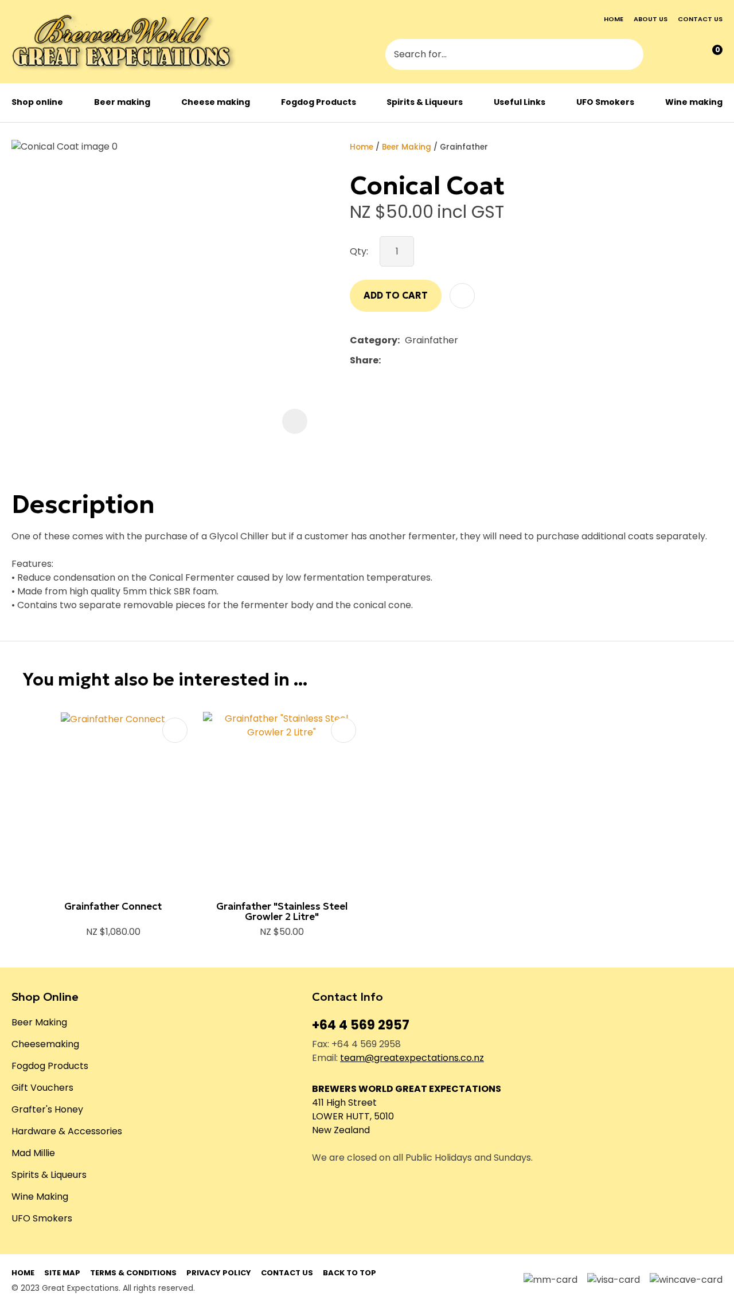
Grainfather (464, 147)
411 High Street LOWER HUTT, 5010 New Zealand (353, 1116)
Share (364, 360)
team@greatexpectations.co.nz (412, 1057)
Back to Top (349, 1272)
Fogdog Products (318, 102)
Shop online (37, 102)
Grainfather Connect (113, 906)
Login (663, 55)
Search (629, 55)
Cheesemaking (45, 1044)
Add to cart (396, 295)
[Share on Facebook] (388, 360)
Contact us (700, 19)
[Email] (421, 360)
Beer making (122, 102)
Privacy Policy (218, 1272)
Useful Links (519, 102)
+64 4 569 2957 (360, 1025)
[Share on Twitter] (403, 360)
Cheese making (215, 102)
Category (373, 340)
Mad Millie (33, 1153)
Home (613, 19)
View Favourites (686, 55)
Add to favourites (175, 730)
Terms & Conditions (133, 1272)
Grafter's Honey (47, 1109)
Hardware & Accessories (66, 1131)
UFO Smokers (605, 102)
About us (650, 19)
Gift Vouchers (42, 1087)
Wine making (694, 102)
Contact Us (287, 1272)
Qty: (359, 251)
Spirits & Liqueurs (424, 102)
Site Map (62, 1272)
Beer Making (406, 147)
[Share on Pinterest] (438, 360)
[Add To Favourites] (462, 295)
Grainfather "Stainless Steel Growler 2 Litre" (282, 911)
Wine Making (39, 1196)
